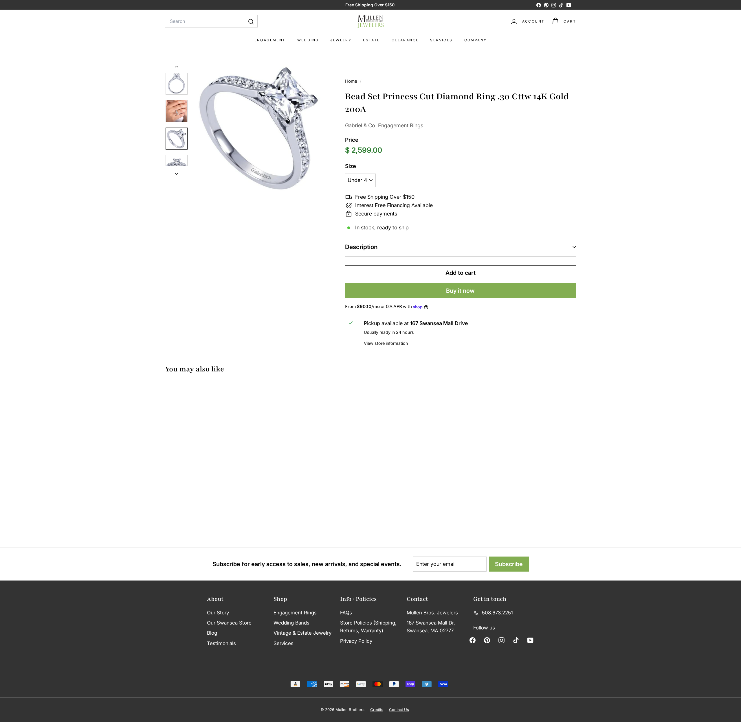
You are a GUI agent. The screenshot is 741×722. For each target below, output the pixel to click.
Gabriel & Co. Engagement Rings (384, 125)
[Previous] (176, 67)
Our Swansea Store (229, 623)
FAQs (346, 613)
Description (361, 247)
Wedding (308, 40)
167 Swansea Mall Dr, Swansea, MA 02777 (431, 626)
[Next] (176, 172)
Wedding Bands (291, 623)
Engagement (270, 40)
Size (350, 166)
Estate (371, 40)
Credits (376, 709)
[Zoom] (259, 128)
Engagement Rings (295, 613)
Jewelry (340, 40)
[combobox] (211, 21)
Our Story (218, 613)
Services (441, 40)
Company (475, 40)
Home (351, 81)
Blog (212, 633)
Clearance (405, 40)
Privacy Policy (356, 641)
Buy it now (460, 290)
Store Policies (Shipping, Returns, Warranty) (368, 626)
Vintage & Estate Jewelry (302, 633)
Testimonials (221, 643)
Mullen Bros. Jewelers (432, 613)
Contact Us (399, 709)
